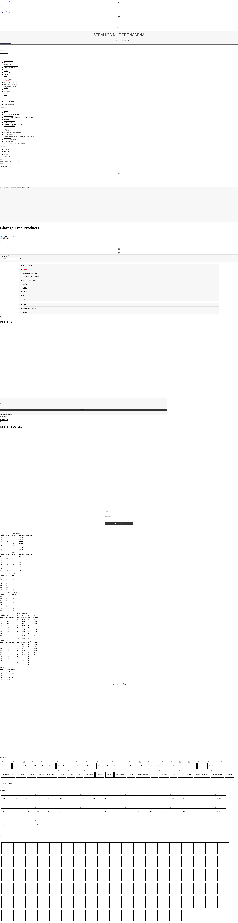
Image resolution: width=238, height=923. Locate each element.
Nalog (25, 312)
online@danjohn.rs (16, 161)
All (19, 236)
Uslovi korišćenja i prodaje (12, 114)
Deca (5, 76)
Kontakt (6, 112)
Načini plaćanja (8, 122)
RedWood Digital (25, 187)
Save (7, 238)
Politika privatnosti (9, 121)
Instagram (7, 149)
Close (2, 238)
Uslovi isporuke (8, 116)
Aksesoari (7, 72)
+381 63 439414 (4, 53)
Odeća (5, 69)
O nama (6, 111)
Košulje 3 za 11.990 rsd (10, 64)
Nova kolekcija (8, 61)
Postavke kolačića (9, 126)
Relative (13, 236)
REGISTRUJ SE (119, 523)
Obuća (6, 71)
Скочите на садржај (6, 1)
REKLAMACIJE (7, 119)
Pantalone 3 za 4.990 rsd (11, 66)
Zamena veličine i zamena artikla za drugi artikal (19, 117)
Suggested (5, 236)
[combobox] (10, 259)
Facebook (6, 151)
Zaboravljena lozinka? (6, 414)
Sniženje (6, 62)
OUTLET (6, 74)
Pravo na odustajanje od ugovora (14, 124)
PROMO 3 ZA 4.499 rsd (9, 67)
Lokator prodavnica (10, 101)
